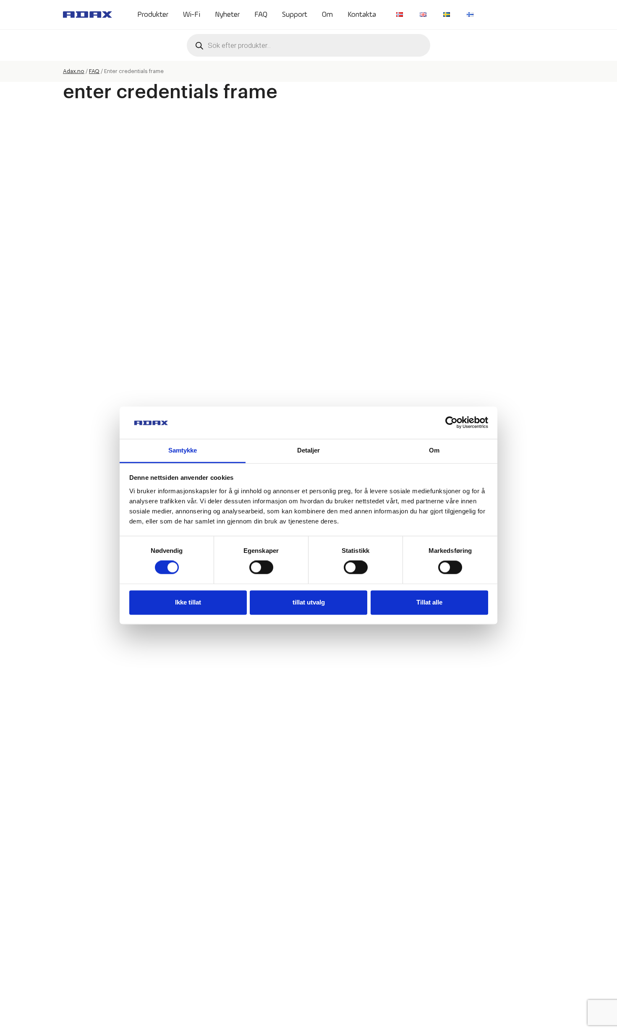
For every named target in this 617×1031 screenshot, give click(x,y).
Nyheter (227, 14)
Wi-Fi (191, 14)
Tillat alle (429, 602)
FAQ (260, 14)
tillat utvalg (309, 602)
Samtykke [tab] (182, 450)
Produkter (152, 14)
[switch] (261, 567)
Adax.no (73, 71)
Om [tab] (434, 450)
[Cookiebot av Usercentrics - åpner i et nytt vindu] (451, 422)
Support (294, 14)
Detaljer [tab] (308, 450)
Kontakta (362, 14)
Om (327, 14)
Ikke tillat (188, 602)
